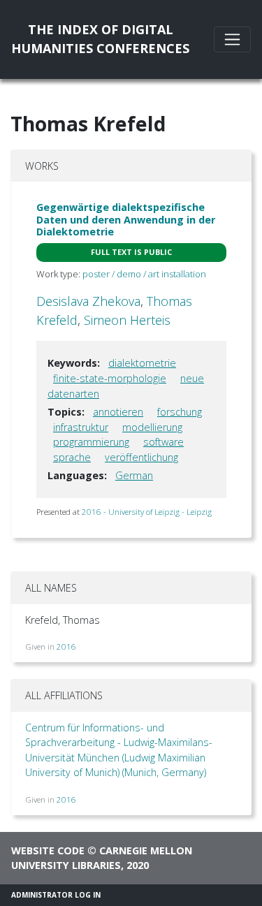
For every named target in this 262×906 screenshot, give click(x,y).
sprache (72, 457)
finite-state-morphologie (109, 378)
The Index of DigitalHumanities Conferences (100, 39)
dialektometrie (142, 363)
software (163, 441)
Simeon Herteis (127, 320)
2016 (66, 646)
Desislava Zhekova (88, 301)
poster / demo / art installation (144, 274)
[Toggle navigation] (232, 39)
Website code (48, 850)
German (134, 475)
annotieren (118, 411)
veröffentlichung (141, 457)
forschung (179, 411)
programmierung (91, 441)
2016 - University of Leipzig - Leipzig (147, 511)
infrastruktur (80, 427)
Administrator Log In (56, 895)
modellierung (152, 427)
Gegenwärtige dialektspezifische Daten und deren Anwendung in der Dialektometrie (125, 219)
